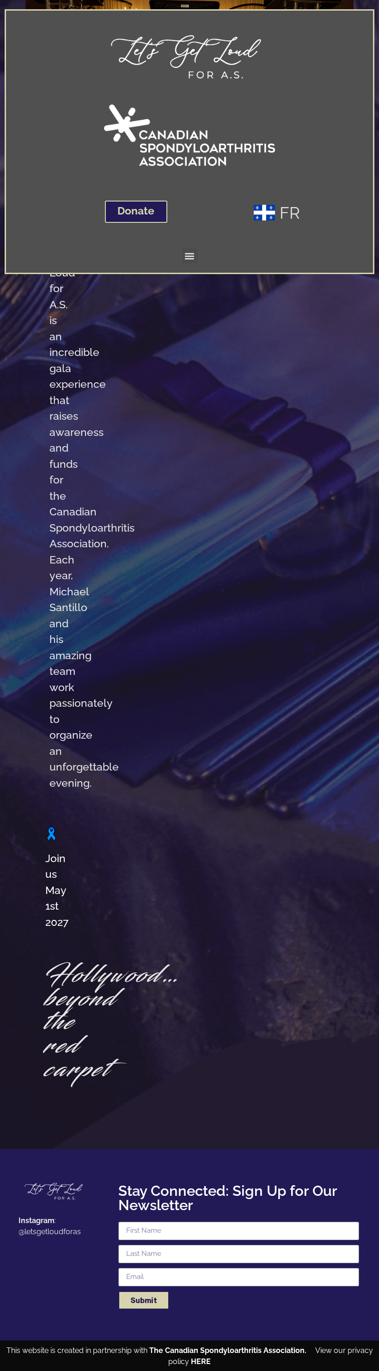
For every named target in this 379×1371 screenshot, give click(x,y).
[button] (189, 255)
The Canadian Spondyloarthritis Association (227, 1350)
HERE (201, 1361)
